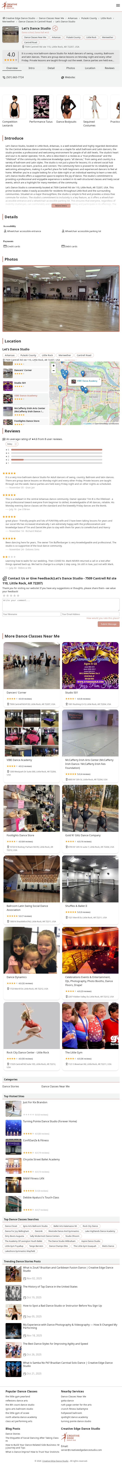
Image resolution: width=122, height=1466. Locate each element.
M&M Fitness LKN (35, 1184)
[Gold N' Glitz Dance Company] (90, 808)
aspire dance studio (90, 1241)
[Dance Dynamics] (31, 950)
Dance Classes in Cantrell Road (35, 21)
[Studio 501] (90, 665)
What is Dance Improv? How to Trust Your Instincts (32, 1451)
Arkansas (73, 18)
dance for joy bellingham (17, 1231)
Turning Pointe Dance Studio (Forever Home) (50, 1127)
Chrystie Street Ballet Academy (41, 1165)
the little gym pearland (18, 1396)
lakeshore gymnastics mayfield (20, 1251)
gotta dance (67, 1400)
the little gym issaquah (85, 1246)
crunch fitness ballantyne (74, 1408)
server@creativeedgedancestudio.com (81, 1450)
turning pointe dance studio (76, 1421)
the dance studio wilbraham (61, 1241)
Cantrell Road (30, 42)
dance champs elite (58, 1246)
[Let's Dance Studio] (12, 36)
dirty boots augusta (14, 1236)
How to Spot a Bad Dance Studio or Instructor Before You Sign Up (62, 1311)
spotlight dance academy (74, 1417)
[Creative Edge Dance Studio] (9, 6)
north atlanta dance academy (21, 1417)
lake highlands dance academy (100, 1231)
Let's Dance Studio (65, 21)
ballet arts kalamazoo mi (65, 1226)
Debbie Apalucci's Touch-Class (41, 1203)
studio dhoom (72, 1236)
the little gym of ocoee (17, 1413)
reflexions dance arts (17, 1400)
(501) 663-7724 (15, 77)
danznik (39, 1231)
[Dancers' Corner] (31, 665)
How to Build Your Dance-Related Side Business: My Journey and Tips (32, 1446)
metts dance (108, 1246)
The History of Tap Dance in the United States (50, 1292)
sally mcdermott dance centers (45, 1236)
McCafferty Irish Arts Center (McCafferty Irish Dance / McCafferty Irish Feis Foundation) (84, 381)
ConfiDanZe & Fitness (36, 1146)
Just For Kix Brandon (35, 1108)
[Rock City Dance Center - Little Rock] (31, 1025)
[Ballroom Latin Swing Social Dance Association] (31, 878)
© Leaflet (87, 423)
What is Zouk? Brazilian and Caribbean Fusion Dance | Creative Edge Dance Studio (68, 1273)
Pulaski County (89, 18)
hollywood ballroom (71, 1413)
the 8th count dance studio (20, 1404)
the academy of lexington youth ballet (23, 1241)
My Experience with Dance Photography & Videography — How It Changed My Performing (70, 1330)
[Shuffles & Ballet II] (90, 878)
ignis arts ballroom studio (35, 1226)
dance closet (11, 1226)
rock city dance (90, 1226)
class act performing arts (19, 1421)
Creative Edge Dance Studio (20, 18)
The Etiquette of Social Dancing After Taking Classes (32, 1439)
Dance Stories (10, 1086)
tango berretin (36, 1246)
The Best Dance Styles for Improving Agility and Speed (55, 1349)
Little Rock (106, 18)
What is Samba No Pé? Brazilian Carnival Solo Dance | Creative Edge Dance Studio (68, 1368)
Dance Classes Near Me (51, 18)
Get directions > (71, 360)
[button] (82, 373)
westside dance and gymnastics (63, 1231)
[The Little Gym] (90, 1025)
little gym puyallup (14, 1246)
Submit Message (108, 624)
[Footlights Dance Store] (31, 808)
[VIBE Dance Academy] (31, 733)
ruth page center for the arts (76, 1404)
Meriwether (8, 21)
